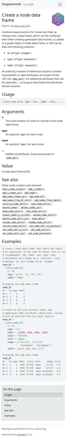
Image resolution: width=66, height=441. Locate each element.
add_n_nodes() (36, 189)
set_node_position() (40, 233)
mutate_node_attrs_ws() (15, 218)
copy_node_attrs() (41, 204)
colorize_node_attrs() (15, 204)
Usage (8, 394)
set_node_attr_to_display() (45, 226)
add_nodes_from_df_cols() (17, 200)
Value (7, 405)
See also (9, 410)
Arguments (10, 400)
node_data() (38, 218)
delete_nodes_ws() (31, 207)
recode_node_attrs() (14, 222)
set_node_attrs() (40, 229)
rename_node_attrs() (40, 222)
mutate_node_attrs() (44, 215)
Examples (9, 415)
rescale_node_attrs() (14, 226)
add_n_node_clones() (14, 189)
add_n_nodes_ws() (12, 193)
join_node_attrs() (36, 211)
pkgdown (21, 434)
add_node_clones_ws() (14, 196)
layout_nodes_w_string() (16, 215)
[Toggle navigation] (60, 4)
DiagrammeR (11, 4)
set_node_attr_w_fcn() (15, 229)
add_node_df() (37, 196)
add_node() (31, 193)
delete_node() (10, 207)
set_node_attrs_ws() (14, 233)
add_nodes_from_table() (47, 200)
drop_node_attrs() (12, 211)
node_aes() (18, 79)
